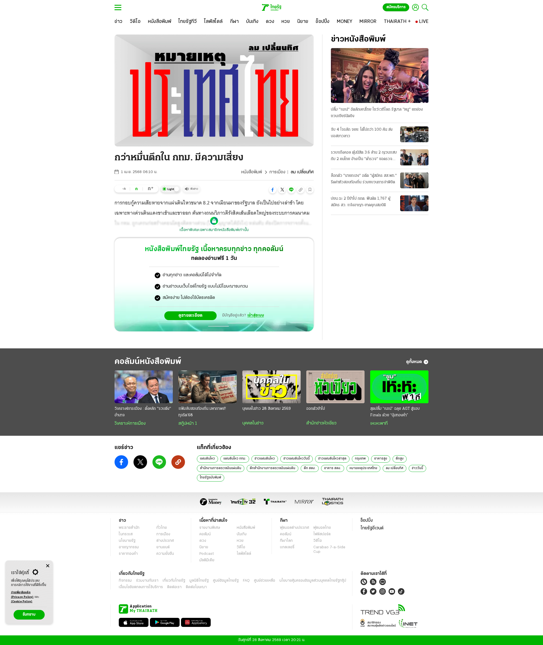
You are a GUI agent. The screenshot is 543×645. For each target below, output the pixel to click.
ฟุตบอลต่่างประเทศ (294, 528)
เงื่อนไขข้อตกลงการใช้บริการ (141, 587)
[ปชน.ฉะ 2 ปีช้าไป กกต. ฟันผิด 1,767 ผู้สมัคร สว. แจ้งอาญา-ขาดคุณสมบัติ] (414, 203)
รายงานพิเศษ (209, 528)
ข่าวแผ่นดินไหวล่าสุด (332, 458)
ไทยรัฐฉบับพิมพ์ (210, 477)
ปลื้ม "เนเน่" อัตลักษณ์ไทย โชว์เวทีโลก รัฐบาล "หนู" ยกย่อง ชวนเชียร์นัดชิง (377, 112)
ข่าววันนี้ (417, 468)
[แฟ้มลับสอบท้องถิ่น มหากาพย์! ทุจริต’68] (207, 386)
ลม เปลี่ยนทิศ (394, 468)
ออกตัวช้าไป (315, 409)
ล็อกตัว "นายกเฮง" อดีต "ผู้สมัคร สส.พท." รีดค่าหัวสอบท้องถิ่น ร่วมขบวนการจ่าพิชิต (364, 179)
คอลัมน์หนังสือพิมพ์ (148, 361)
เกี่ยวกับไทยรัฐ (174, 581)
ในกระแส (126, 534)
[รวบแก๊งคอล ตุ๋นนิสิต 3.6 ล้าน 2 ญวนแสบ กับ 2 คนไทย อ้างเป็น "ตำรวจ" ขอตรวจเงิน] (414, 157)
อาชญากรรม (129, 547)
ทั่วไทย (161, 528)
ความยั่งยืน (165, 554)
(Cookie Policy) (22, 601)
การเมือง (277, 172)
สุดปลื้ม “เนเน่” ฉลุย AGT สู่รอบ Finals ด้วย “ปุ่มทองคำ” (395, 412)
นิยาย (203, 547)
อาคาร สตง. (332, 468)
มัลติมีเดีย (206, 560)
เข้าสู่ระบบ (255, 315)
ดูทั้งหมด (414, 362)
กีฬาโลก (286, 541)
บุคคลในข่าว (253, 423)
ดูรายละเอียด (190, 315)
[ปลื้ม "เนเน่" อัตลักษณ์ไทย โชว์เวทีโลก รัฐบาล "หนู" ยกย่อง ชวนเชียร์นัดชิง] (379, 75)
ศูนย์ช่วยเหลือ (264, 581)
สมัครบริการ (396, 7)
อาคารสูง (380, 458)
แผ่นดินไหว (207, 458)
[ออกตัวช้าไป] (335, 386)
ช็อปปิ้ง (367, 520)
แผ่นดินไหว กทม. (234, 458)
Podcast (206, 554)
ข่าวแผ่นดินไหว (265, 458)
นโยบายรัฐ (127, 541)
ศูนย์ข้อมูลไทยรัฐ (226, 581)
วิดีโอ (241, 547)
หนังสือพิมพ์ (251, 172)
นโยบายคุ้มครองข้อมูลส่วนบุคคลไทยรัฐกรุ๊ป (312, 581)
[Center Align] (47, 566)
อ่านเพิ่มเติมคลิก (22, 595)
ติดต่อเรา (174, 587)
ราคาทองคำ (128, 554)
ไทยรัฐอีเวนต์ (372, 528)
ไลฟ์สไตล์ (244, 554)
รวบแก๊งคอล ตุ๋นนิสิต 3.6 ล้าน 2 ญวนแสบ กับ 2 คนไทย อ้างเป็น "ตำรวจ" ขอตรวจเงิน (364, 156)
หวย (240, 541)
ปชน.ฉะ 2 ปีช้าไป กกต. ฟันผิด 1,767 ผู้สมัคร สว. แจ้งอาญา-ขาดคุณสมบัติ (360, 202)
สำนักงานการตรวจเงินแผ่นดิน (220, 468)
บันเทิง (242, 534)
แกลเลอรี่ (287, 547)
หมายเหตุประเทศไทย (363, 468)
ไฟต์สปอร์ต (322, 534)
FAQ (246, 581)
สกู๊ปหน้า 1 (187, 423)
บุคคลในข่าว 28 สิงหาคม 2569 (266, 409)
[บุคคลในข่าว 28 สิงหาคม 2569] (271, 386)
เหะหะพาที (379, 423)
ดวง (202, 541)
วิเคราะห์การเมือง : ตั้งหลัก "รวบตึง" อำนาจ (143, 412)
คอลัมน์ (205, 534)
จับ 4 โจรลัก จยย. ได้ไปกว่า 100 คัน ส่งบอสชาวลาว (362, 133)
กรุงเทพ (360, 458)
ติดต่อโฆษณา (196, 587)
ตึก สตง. (310, 468)
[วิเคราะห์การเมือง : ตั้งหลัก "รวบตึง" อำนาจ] (144, 386)
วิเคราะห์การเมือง (130, 423)
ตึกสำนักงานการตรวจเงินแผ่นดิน (272, 468)
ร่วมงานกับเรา (147, 581)
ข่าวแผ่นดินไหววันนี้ (296, 458)
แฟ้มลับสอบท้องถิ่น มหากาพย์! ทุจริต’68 (202, 412)
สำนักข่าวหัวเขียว (321, 423)
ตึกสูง (400, 458)
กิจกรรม (125, 581)
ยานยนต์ (163, 547)
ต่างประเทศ (165, 541)
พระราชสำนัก (129, 528)
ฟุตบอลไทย (322, 528)
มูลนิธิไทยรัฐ (199, 581)
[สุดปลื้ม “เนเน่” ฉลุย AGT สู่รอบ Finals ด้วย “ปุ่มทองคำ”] (399, 386)
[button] (272, 189)
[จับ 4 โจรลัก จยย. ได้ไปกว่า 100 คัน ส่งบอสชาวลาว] (414, 134)
